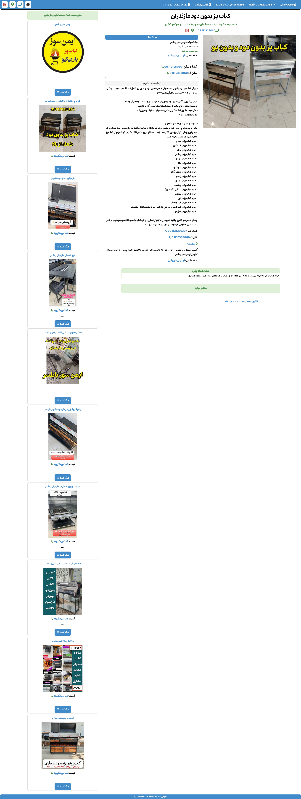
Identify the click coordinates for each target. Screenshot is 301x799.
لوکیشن (191, 244)
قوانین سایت (202, 5)
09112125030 (206, 30)
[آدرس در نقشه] (12, 4)
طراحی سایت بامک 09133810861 (151, 797)
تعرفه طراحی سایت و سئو (229, 5)
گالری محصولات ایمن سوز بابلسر (240, 301)
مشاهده (64, 92)
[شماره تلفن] (20, 4)
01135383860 (178, 73)
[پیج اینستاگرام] (5, 4)
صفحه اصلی (285, 5)
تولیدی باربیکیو (176, 55)
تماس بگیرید (60, 156)
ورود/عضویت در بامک (261, 5)
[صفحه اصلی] (28, 4)
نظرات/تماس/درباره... (175, 5)
